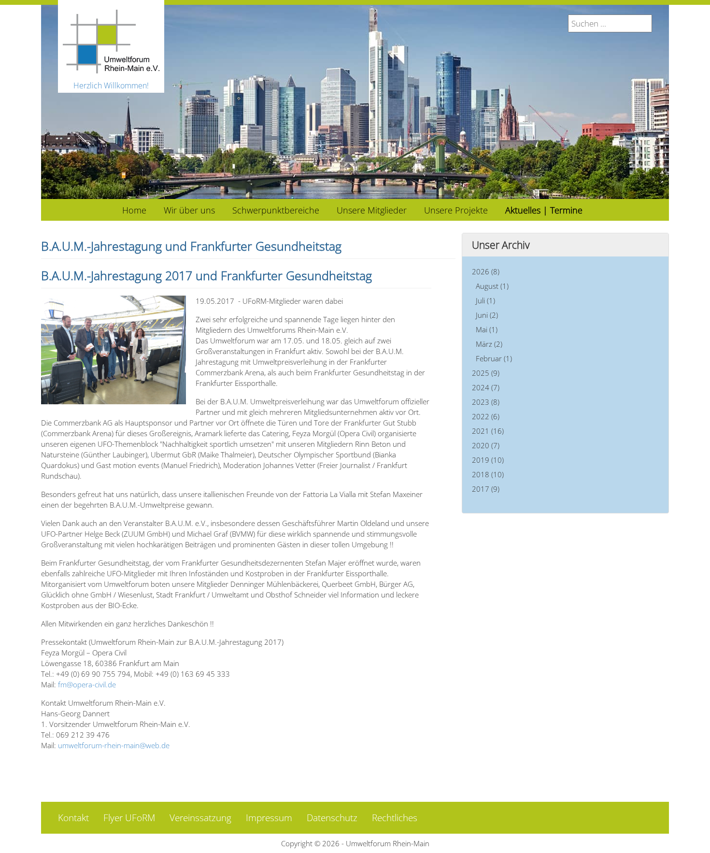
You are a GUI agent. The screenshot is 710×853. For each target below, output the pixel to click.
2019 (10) (488, 460)
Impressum (269, 817)
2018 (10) (488, 474)
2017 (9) (485, 489)
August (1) (492, 286)
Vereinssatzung (200, 817)
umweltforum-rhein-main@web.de (114, 745)
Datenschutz (332, 817)
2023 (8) (485, 402)
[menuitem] (134, 210)
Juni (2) (487, 315)
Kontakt (73, 817)
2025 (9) (485, 373)
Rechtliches (394, 817)
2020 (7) (485, 445)
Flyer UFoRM (129, 817)
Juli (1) (485, 300)
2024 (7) (485, 387)
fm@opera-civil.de (87, 684)
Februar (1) (494, 358)
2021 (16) (488, 431)
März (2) (489, 344)
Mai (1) (486, 329)
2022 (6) (485, 416)
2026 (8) (485, 271)
